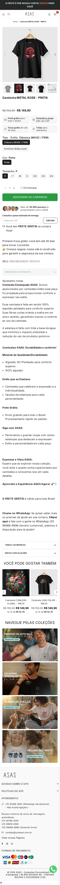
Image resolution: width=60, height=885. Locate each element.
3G (43, 176)
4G (51, 176)
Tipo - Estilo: (25, 137)
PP (12, 176)
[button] (44, 120)
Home (15, 22)
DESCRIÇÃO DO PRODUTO (18, 272)
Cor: (8, 157)
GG (35, 176)
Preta (7, 162)
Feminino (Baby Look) (15, 148)
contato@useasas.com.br (18, 832)
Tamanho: (9, 171)
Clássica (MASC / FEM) (16, 142)
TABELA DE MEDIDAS (15, 545)
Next (55, 54)
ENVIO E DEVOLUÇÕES (16, 553)
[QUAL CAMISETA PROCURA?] (9, 13)
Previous (4, 54)
